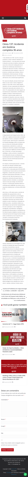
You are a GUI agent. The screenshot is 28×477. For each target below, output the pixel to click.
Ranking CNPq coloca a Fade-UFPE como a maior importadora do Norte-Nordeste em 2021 (14, 377)
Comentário (5, 400)
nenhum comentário (8, 55)
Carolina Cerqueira (7, 53)
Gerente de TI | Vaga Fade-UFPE (13, 324)
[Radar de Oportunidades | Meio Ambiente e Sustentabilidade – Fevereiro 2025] (14, 333)
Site (2, 433)
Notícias (4, 40)
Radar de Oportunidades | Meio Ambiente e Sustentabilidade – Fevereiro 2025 (13, 350)
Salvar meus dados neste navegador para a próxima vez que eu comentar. (13, 444)
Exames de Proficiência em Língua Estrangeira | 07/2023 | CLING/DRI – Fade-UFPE (15, 290)
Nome (3, 419)
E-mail (3, 426)
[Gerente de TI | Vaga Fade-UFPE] (14, 309)
